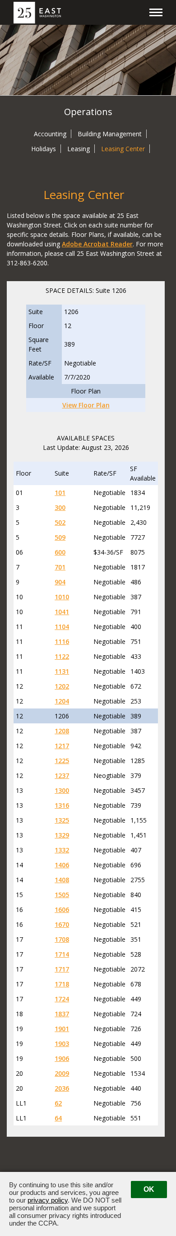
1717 (62, 969)
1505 (62, 894)
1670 (62, 924)
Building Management (110, 134)
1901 (62, 1028)
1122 (62, 656)
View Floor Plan (86, 405)
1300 (62, 790)
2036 (62, 1088)
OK (149, 1189)
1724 (62, 999)
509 (60, 537)
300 (60, 507)
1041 (62, 611)
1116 (62, 641)
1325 (62, 820)
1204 (62, 701)
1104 (62, 626)
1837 (62, 1013)
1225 (62, 760)
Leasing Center (123, 148)
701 (60, 567)
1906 (62, 1058)
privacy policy (48, 1200)
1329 (62, 835)
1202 (62, 686)
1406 (62, 865)
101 (60, 492)
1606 (62, 909)
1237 (62, 775)
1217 (62, 745)
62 (58, 1103)
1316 (62, 805)
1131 (62, 671)
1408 (62, 879)
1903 (62, 1043)
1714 (62, 954)
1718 (62, 984)
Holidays (43, 148)
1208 (62, 731)
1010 (62, 597)
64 (58, 1118)
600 (60, 552)
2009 (62, 1073)
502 (60, 522)
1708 (62, 939)
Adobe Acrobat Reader (97, 244)
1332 (62, 850)
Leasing (78, 148)
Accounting (50, 134)
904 (60, 582)
